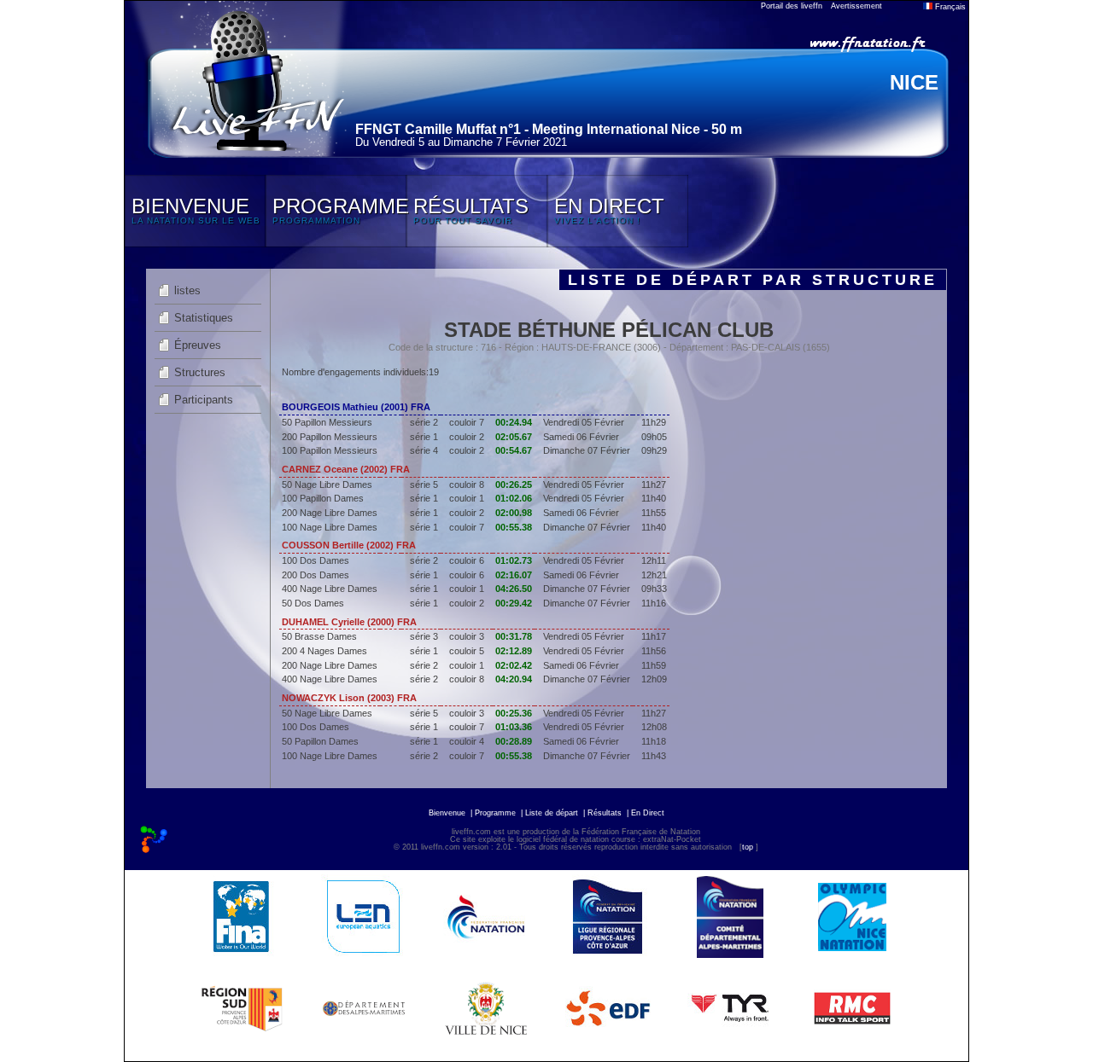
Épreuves (197, 345)
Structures (199, 372)
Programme (495, 813)
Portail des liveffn (791, 6)
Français (949, 7)
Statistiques (203, 317)
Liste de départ (551, 813)
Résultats (604, 813)
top (747, 847)
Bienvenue (447, 813)
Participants (203, 399)
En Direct (647, 813)
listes (187, 290)
